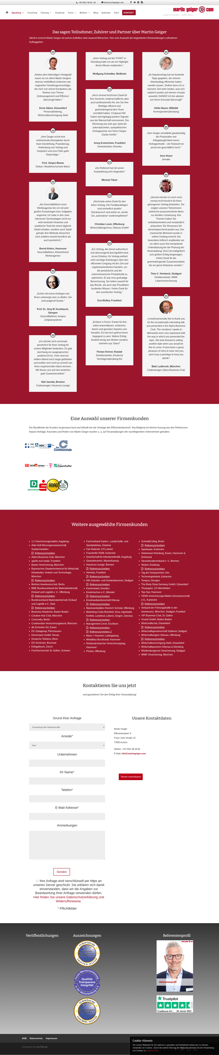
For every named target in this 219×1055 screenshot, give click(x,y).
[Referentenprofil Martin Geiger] (175, 991)
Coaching (32, 13)
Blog (95, 13)
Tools (70, 13)
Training (45, 13)
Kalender (106, 13)
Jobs (116, 13)
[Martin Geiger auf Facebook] (131, 2)
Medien (83, 13)
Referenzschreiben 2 (101, 631)
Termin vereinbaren (131, 776)
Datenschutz (153, 1050)
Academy (60, 13)
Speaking (16, 13)
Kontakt (129, 13)
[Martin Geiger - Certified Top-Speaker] (87, 953)
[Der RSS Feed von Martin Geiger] (142, 2)
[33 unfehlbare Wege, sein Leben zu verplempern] (42, 980)
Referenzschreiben (45, 553)
